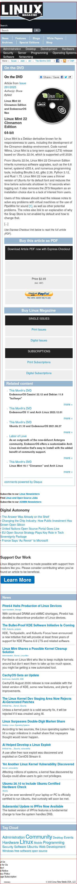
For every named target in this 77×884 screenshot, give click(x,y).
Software (8, 57)
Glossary (7, 882)
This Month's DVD (20, 390)
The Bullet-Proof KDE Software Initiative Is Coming (38, 625)
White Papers (55, 38)
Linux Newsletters (29, 494)
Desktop (5, 725)
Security (23, 705)
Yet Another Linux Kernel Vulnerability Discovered (38, 764)
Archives (7, 42)
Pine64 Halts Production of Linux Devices (32, 606)
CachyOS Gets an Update (20, 675)
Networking (26, 57)
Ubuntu (5, 790)
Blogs (36, 38)
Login (72, 60)
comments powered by (23, 482)
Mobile (38, 843)
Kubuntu (10, 629)
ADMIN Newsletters (30, 502)
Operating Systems (65, 53)
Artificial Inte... (7, 705)
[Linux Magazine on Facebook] (57, 60)
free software (22, 851)
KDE (4, 629)
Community (39, 836)
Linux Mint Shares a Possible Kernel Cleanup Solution (34, 650)
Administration (7, 655)
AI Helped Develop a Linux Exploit (26, 745)
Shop (49, 42)
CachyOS (15, 679)
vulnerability (25, 748)
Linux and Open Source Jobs (22, 498)
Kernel (17, 655)
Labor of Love (18, 436)
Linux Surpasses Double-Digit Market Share (33, 721)
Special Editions (29, 42)
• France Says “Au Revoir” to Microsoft (24, 540)
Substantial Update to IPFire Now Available (32, 806)
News (5, 38)
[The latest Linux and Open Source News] (64, 60)
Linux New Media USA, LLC (64, 881)
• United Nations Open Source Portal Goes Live (29, 528)
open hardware (8, 609)
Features (20, 38)
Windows (8, 851)
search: (4, 25)
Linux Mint (24, 655)
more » (68, 404)
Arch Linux (6, 679)
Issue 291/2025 (15, 85)
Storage (18, 609)
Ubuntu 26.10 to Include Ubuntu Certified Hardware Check (31, 785)
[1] (30, 206)
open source (39, 851)
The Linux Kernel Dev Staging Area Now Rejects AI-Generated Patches (36, 700)
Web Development (52, 846)
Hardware (10, 842)
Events (68, 837)
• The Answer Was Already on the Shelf (24, 517)
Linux (12, 725)
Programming (39, 53)
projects (18, 629)
